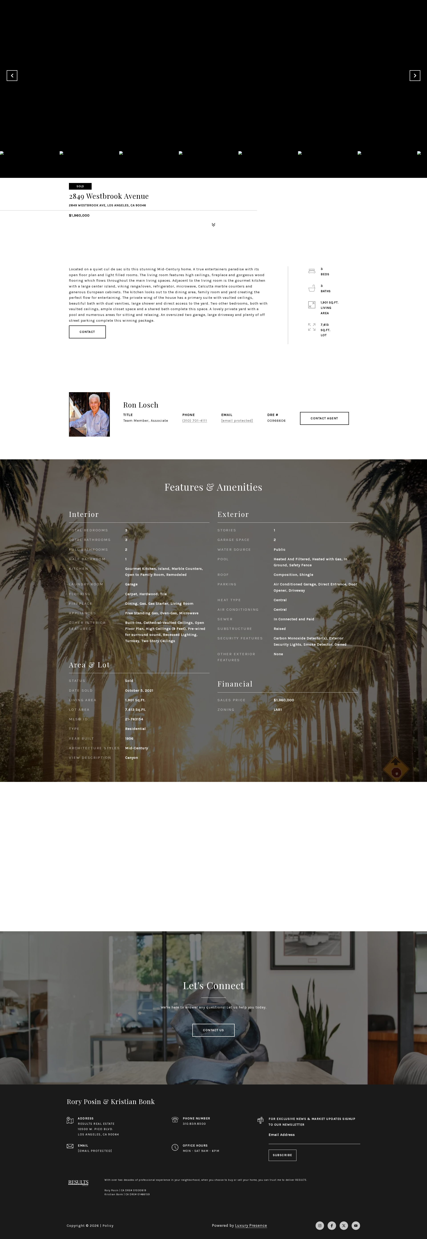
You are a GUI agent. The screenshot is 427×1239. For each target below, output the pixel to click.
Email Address (282, 1135)
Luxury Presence (251, 1225)
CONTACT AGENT (324, 418)
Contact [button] (87, 332)
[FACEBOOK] (331, 1225)
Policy (108, 1225)
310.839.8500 (194, 1124)
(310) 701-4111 (194, 420)
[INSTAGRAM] (319, 1225)
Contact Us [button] (213, 1030)
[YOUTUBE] (355, 1225)
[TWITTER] (343, 1225)
